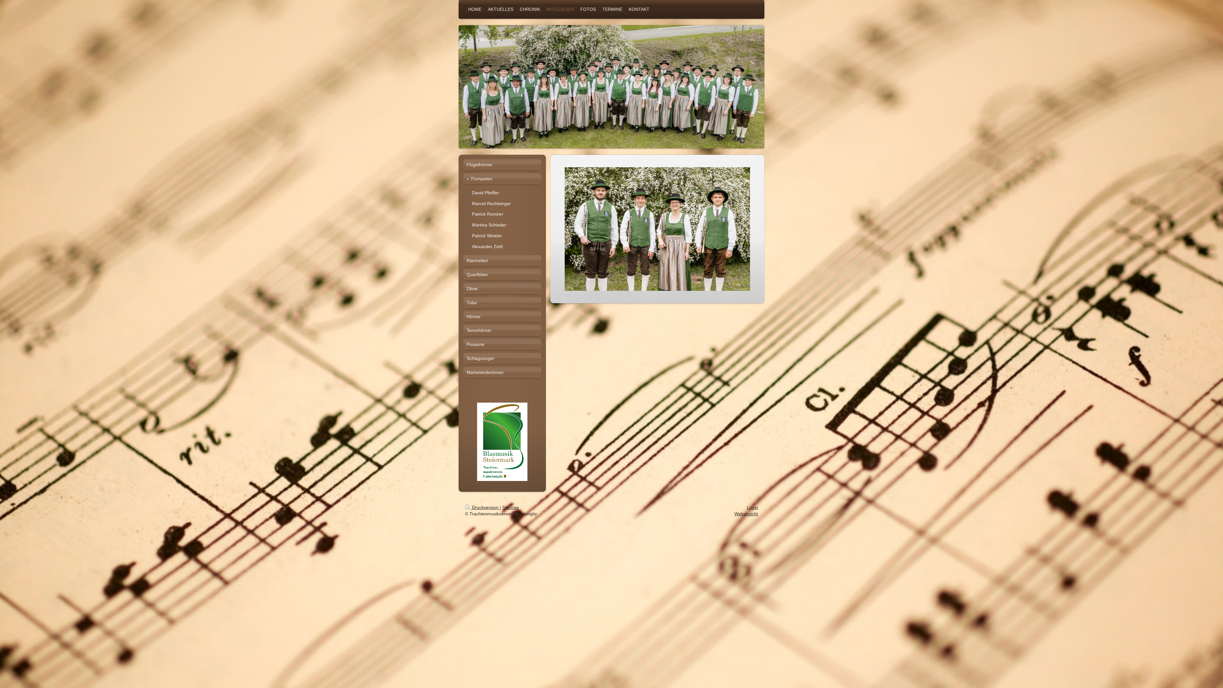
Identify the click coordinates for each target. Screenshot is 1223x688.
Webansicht (746, 513)
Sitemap (510, 507)
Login (752, 507)
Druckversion (485, 507)
